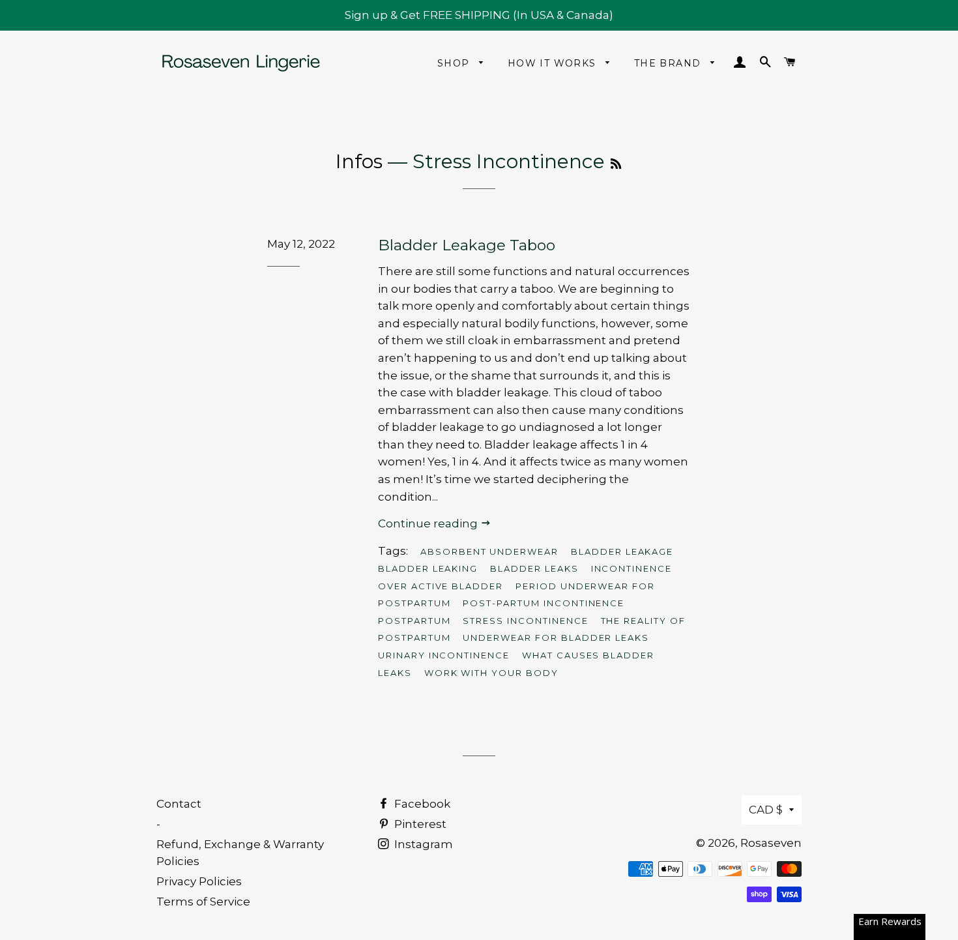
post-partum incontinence (543, 603)
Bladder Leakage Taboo (466, 245)
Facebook (421, 803)
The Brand (669, 63)
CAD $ (766, 809)
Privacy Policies (199, 881)
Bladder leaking (428, 568)
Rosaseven (771, 842)
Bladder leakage (622, 551)
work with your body (491, 673)
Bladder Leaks (534, 568)
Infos (359, 161)
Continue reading (429, 523)
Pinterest (419, 823)
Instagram (422, 844)
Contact (178, 803)
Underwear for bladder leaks (556, 637)
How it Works (554, 63)
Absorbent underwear (489, 551)
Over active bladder (440, 586)
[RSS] (616, 164)
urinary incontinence (444, 655)
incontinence (631, 568)
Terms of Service (203, 901)
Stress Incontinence (525, 620)
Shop (455, 63)
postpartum (414, 620)
